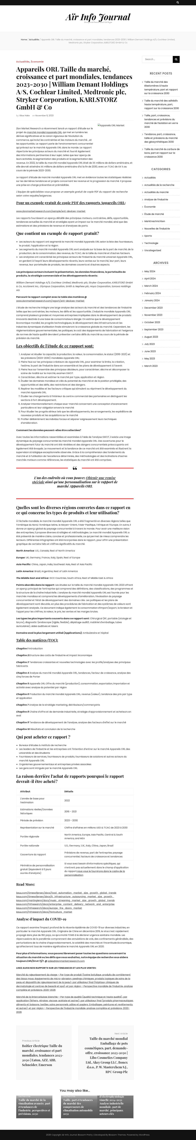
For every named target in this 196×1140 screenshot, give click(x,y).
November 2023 (153, 315)
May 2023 (149, 358)
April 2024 (150, 278)
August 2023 (151, 337)
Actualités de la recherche (159, 185)
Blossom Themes (117, 1134)
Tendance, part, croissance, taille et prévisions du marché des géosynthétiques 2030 (161, 138)
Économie (37, 61)
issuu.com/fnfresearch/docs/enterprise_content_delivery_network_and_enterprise (65, 904)
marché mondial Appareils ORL (44, 132)
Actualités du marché (156, 192)
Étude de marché (154, 214)
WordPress (144, 1134)
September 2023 (153, 329)
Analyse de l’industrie (156, 199)
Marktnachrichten (154, 221)
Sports (148, 235)
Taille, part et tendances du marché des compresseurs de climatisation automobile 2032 (78, 1107)
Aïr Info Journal (98, 16)
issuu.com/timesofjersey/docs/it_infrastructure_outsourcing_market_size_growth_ (65, 896)
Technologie (151, 243)
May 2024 (149, 271)
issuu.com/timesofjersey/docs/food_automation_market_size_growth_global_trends (66, 892)
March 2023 (151, 366)
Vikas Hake (24, 115)
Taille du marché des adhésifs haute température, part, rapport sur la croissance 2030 (161, 104)
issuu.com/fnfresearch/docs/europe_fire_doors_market (49, 908)
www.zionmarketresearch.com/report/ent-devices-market (50, 301)
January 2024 (152, 300)
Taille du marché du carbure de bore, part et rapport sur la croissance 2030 (162, 153)
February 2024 (152, 293)
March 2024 (151, 286)
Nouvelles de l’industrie (157, 228)
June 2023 (150, 351)
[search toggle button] (178, 3)
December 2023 (153, 307)
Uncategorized (152, 250)
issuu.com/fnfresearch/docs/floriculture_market (44, 912)
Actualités (23, 61)
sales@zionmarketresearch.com (66, 961)
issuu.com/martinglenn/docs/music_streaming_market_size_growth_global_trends (65, 900)
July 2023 (149, 344)
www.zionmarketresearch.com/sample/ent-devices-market (50, 211)
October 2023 (152, 322)
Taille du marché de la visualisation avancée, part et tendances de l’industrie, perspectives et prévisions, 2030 (34, 1107)
